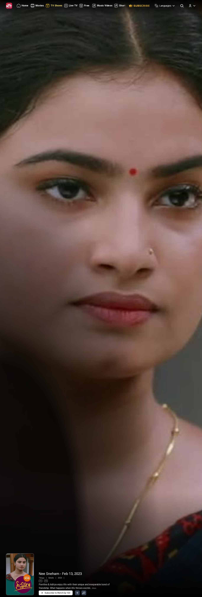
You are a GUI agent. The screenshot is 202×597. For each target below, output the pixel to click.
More (94, 588)
